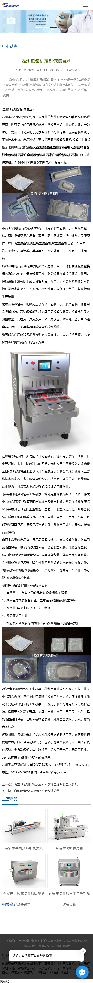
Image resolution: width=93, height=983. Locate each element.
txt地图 (63, 972)
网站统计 (6, 981)
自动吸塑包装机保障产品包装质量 (36, 791)
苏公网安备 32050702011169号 (53, 946)
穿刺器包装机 (26, 968)
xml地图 (40, 972)
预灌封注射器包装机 (61, 963)
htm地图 (52, 972)
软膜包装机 (45, 968)
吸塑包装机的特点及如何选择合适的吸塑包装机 (46, 784)
